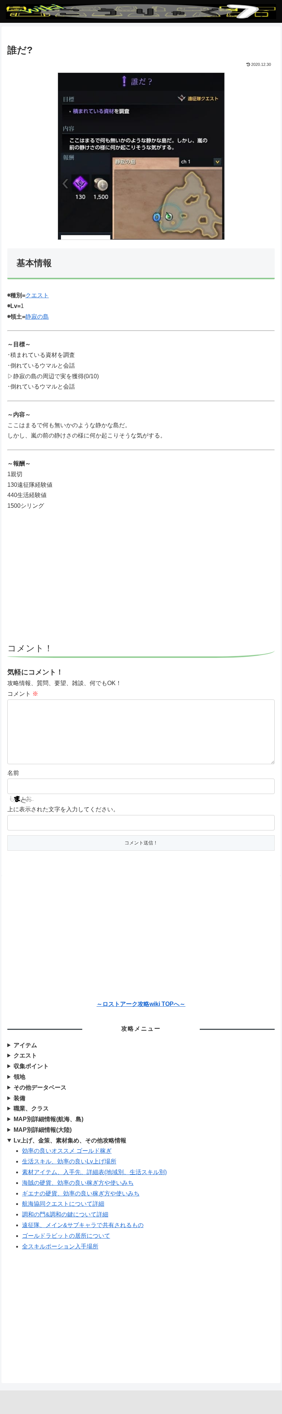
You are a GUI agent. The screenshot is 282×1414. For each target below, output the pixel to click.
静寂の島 (37, 316)
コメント (22, 694)
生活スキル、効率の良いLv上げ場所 (69, 1161)
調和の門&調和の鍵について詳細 (65, 1214)
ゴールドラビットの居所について (66, 1236)
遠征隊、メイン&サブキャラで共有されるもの (83, 1225)
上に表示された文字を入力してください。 (63, 809)
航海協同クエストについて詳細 (63, 1204)
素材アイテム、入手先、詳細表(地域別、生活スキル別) (94, 1172)
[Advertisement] (141, 580)
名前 (13, 773)
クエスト (37, 295)
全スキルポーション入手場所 (60, 1246)
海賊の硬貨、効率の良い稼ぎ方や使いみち (78, 1183)
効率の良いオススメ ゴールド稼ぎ (67, 1151)
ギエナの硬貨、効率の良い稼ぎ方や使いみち (81, 1193)
